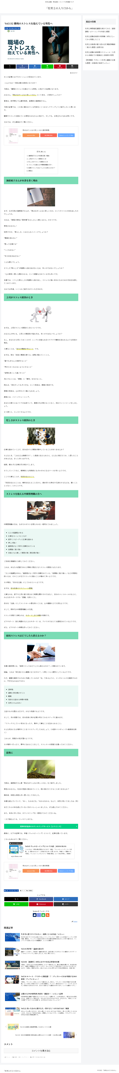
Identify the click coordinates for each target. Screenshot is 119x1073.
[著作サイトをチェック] (35, 915)
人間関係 (30, 890)
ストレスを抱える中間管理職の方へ (40, 165)
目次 (38, 151)
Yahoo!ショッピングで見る (66, 135)
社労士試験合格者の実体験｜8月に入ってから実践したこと (100, 37)
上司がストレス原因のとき (37, 159)
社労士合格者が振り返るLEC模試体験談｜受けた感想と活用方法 (100, 45)
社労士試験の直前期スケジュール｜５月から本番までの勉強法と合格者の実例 (100, 53)
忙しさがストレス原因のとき (38, 162)
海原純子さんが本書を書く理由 (38, 156)
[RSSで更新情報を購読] (47, 915)
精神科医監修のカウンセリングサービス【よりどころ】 (41, 826)
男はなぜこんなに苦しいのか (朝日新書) (36, 130)
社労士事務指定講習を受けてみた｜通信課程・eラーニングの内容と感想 (100, 30)
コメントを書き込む (41, 1051)
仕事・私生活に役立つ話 (12, 890)
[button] (72, 66)
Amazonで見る (31, 135)
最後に (30, 171)
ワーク (23, 890)
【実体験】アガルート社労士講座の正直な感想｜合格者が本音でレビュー (100, 61)
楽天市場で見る (49, 135)
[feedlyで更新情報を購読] (43, 915)
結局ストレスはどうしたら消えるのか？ (41, 168)
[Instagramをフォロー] (39, 915)
